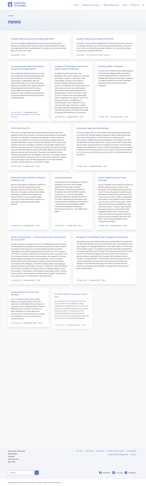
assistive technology (21, 114)
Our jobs (79, 451)
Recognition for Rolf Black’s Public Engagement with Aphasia (102, 237)
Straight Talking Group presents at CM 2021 (95, 39)
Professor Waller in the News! (110, 66)
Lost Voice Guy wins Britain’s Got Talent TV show (31, 334)
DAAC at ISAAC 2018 (63, 374)
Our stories (100, 451)
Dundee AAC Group (90, 5)
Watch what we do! (111, 5)
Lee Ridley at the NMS (107, 377)
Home (76, 5)
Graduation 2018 (83, 334)
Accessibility (131, 451)
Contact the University (115, 451)
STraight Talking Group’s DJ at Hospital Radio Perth (32, 39)
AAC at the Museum (19, 373)
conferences (94, 55)
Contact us (134, 5)
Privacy (133, 454)
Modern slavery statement (118, 454)
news (23, 55)
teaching (106, 55)
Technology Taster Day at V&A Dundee (92, 128)
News (124, 5)
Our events (89, 451)
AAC (87, 55)
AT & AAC (32, 114)
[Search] (143, 5)
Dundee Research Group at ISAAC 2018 (114, 291)
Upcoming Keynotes (63, 177)
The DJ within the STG (20, 128)
